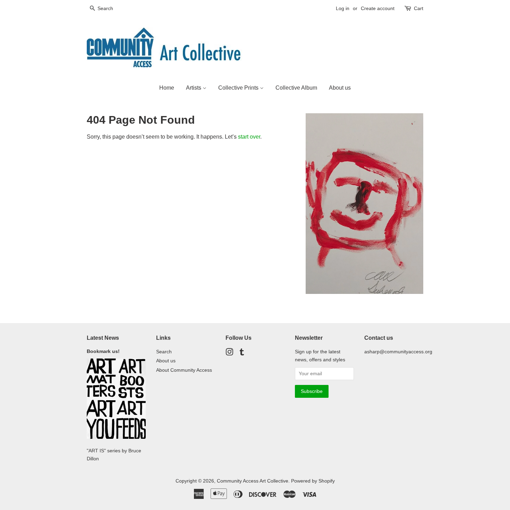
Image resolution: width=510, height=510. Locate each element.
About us (340, 88)
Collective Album (296, 88)
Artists (194, 88)
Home (166, 88)
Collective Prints (239, 88)
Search (164, 351)
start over (249, 137)
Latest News (103, 338)
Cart (418, 8)
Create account (377, 8)
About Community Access (184, 370)
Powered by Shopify (313, 481)
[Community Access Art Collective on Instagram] (229, 353)
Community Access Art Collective (252, 481)
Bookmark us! (104, 351)
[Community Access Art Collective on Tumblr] (242, 353)
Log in (342, 8)
